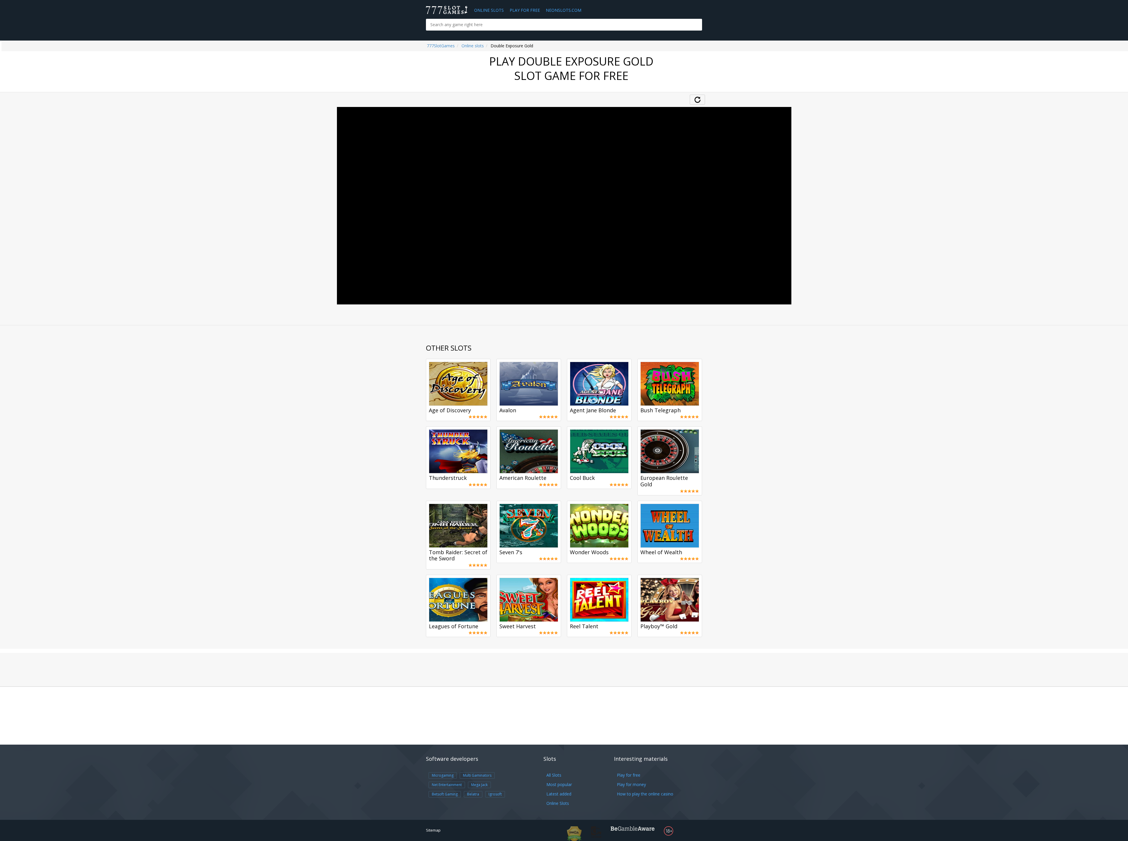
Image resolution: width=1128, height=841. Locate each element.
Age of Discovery (450, 410)
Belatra (473, 794)
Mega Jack (479, 784)
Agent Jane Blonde (593, 410)
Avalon (507, 410)
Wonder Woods (589, 552)
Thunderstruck (448, 478)
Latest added (558, 794)
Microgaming (443, 775)
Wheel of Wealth (661, 552)
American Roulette (522, 478)
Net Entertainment (447, 784)
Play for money (631, 784)
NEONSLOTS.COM (563, 10)
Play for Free (525, 10)
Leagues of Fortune (453, 626)
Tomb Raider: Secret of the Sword (458, 555)
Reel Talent (584, 626)
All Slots (553, 775)
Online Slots (489, 10)
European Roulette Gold (664, 481)
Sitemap (433, 830)
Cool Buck (582, 478)
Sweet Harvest (517, 626)
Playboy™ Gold (658, 626)
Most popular (559, 784)
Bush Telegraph (660, 410)
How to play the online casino (645, 794)
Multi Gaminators (477, 775)
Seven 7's (510, 552)
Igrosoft (495, 794)
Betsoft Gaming (445, 794)
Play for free (628, 775)
